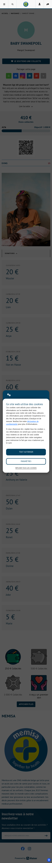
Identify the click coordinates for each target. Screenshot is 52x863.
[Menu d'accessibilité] (49, 860)
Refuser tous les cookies (26, 468)
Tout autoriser (26, 452)
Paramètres (26, 461)
